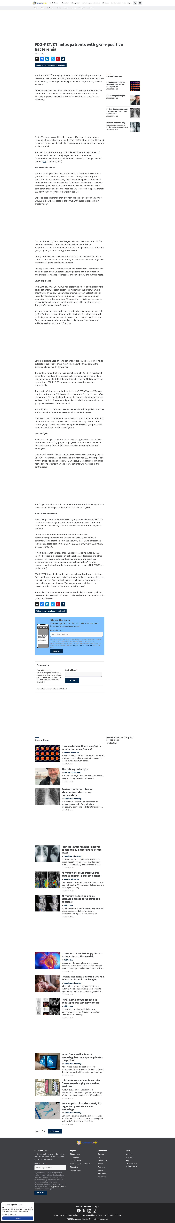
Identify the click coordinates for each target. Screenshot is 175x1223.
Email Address (56, 630)
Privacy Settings (72, 1215)
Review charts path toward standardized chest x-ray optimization (117, 111)
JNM (44, 161)
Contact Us (102, 1215)
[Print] (37, 59)
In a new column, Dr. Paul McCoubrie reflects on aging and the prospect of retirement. (83, 777)
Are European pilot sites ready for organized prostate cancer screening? (81, 1106)
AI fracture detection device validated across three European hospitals (81, 899)
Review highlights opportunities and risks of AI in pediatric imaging (83, 978)
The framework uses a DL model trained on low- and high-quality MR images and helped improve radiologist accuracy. (83, 885)
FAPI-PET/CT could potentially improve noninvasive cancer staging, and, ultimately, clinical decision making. (81, 1012)
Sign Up (56, 651)
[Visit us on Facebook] (79, 1211)
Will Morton (68, 905)
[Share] (42, 59)
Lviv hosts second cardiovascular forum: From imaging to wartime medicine (81, 1083)
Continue (72, 680)
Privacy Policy (59, 1215)
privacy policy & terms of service (81, 645)
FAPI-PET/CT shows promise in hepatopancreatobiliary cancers (80, 1001)
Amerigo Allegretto (71, 752)
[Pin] (58, 59)
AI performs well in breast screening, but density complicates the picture (82, 1057)
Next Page (54, 1131)
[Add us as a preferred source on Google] (63, 59)
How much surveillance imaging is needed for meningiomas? (115, 84)
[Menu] (140, 3)
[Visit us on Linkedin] (89, 1211)
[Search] (135, 3)
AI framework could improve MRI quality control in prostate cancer (81, 874)
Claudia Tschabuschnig (72, 799)
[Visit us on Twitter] (84, 1211)
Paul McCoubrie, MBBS (72, 773)
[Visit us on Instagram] (94, 1211)
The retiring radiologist (115, 96)
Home (119, 1215)
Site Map (111, 1215)
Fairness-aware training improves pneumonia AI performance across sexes (117, 125)
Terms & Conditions (88, 1215)
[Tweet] (53, 59)
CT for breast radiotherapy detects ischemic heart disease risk (82, 955)
